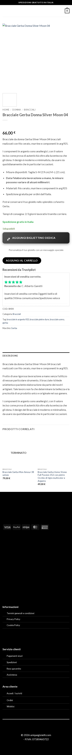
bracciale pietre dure (39, 319)
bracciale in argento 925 (18, 319)
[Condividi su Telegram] (42, 335)
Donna (16, 109)
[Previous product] (11, 125)
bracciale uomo (57, 319)
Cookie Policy (13, 625)
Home (6, 109)
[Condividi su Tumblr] (36, 335)
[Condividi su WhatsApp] (5, 335)
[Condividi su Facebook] (11, 335)
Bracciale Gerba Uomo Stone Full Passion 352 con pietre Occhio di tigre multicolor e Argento (52, 476)
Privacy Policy (13, 619)
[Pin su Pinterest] (29, 335)
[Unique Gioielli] (36, 11)
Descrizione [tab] (10, 355)
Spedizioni (12, 662)
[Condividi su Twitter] (17, 335)
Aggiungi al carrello (22, 260)
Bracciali (29, 109)
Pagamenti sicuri (15, 656)
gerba (5, 322)
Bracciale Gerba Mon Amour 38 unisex (18, 473)
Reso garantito (14, 668)
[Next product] (5, 125)
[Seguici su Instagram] (36, 728)
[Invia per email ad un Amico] (23, 335)
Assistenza (12, 674)
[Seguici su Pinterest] (40, 728)
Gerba (14, 328)
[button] (5, 11)
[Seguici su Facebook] (31, 728)
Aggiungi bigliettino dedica (33, 237)
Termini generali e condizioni (20, 613)
